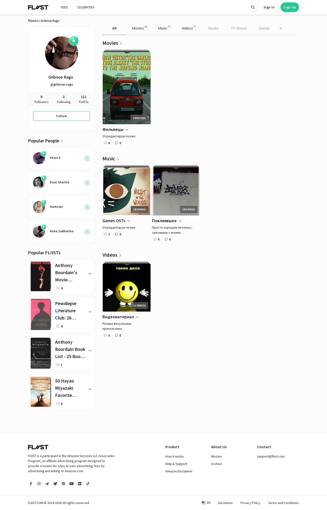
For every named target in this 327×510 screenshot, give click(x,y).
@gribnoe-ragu (61, 84)
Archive (216, 464)
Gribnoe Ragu (60, 77)
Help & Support (176, 464)
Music (164, 27)
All (114, 28)
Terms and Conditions (283, 503)
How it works (174, 456)
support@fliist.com (271, 456)
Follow (61, 116)
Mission (216, 456)
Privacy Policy (250, 503)
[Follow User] (87, 158)
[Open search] (253, 7)
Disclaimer (225, 503)
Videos (189, 27)
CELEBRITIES (86, 7)
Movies (139, 27)
